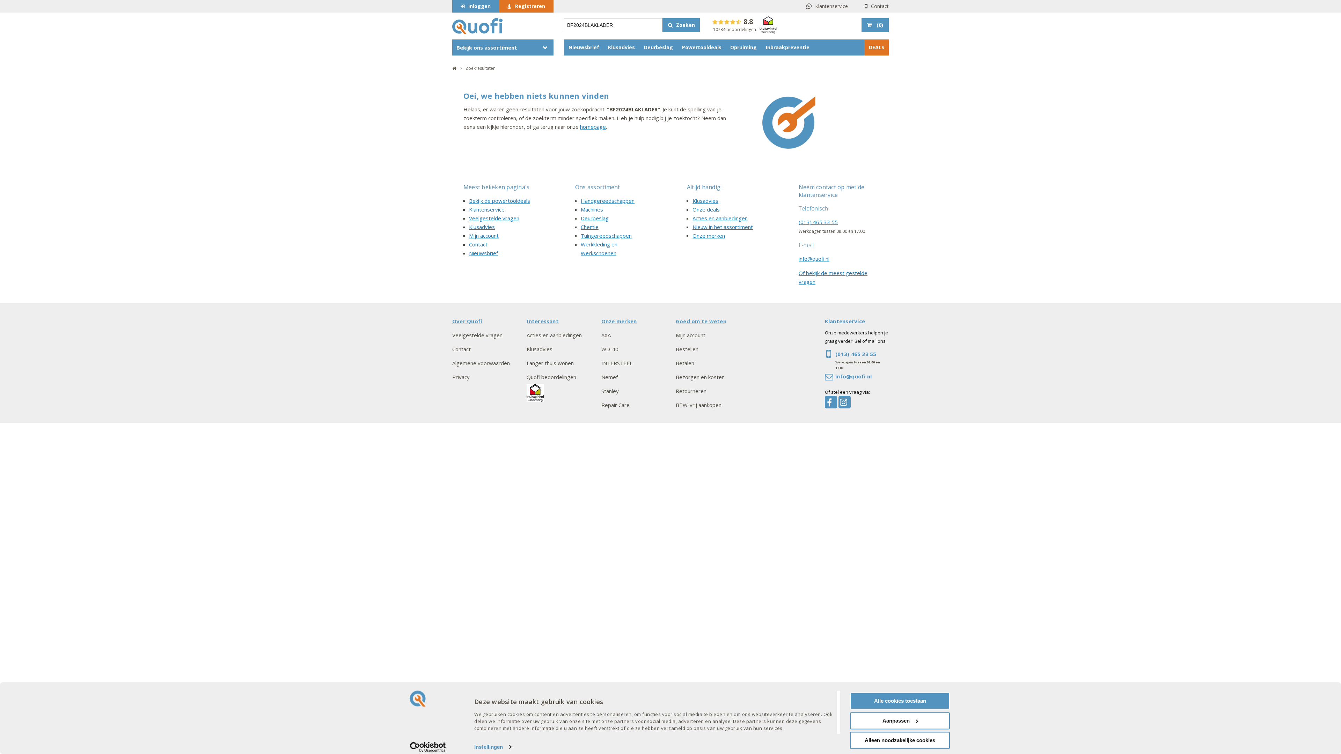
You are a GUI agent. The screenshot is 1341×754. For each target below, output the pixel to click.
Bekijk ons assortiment (486, 47)
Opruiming (743, 47)
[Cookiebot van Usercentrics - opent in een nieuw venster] (428, 747)
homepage (593, 126)
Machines (592, 209)
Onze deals (706, 209)
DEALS (876, 47)
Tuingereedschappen (606, 235)
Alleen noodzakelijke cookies (900, 740)
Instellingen (488, 747)
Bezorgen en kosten (700, 377)
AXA (606, 335)
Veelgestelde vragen (494, 218)
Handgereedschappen (608, 200)
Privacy (461, 377)
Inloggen (479, 6)
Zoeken (685, 25)
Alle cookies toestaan (900, 701)
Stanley (610, 390)
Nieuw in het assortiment (723, 226)
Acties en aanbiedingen (720, 218)
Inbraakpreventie (787, 47)
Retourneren (691, 390)
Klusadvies (621, 47)
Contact (880, 6)
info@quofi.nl (814, 258)
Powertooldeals (701, 47)
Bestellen (687, 349)
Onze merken (709, 235)
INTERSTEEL (616, 363)
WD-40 (609, 349)
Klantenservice (831, 6)
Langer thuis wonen (550, 363)
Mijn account (484, 235)
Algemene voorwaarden (481, 363)
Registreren (530, 6)
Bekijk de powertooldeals (499, 200)
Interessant (543, 321)
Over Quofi (467, 321)
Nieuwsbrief (584, 47)
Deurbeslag (658, 47)
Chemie (590, 226)
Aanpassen (896, 721)
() (880, 25)
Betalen (685, 363)
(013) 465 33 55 (818, 222)
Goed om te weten (701, 321)
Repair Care (615, 404)
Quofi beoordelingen (551, 377)
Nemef (609, 377)
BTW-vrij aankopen (698, 404)
